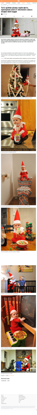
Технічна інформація (21, 399)
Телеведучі (2, 400)
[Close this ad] (36, 410)
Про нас (2, 395)
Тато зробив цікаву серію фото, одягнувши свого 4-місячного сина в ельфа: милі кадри (19, 4)
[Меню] (1, 1)
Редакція (2, 396)
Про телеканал (3, 399)
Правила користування (22, 396)
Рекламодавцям (21, 395)
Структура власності (3, 403)
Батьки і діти (5, 4)
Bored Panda (11, 375)
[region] (18, 413)
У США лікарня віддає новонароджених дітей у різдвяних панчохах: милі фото (20, 58)
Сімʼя (1, 4)
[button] (5, 16)
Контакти (20, 400)
